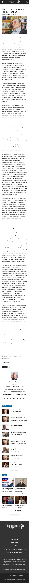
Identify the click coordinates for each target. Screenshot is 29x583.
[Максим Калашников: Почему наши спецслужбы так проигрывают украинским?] (21, 500)
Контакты (18, 576)
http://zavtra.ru (14, 384)
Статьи (14, 5)
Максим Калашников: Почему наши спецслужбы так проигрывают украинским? (20, 509)
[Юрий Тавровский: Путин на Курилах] (8, 500)
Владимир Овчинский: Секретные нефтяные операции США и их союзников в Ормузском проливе (18, 441)
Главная (3, 5)
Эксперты (21, 575)
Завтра (10, 367)
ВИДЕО (4, 475)
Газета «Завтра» (14, 542)
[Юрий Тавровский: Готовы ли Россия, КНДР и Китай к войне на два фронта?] (8, 482)
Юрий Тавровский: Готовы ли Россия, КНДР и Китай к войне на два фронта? (8, 489)
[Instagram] (11, 399)
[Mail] (14, 399)
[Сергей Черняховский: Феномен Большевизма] (5, 450)
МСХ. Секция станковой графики (14, 552)
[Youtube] (24, 399)
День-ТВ (14, 546)
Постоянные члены (14, 575)
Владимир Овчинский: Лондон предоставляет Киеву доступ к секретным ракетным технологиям (19, 419)
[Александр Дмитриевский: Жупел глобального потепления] (5, 434)
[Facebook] (8, 399)
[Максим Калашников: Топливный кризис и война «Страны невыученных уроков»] (21, 482)
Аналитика (8, 5)
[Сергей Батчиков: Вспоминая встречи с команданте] (5, 411)
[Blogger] (4, 399)
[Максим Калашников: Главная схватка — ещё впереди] (5, 464)
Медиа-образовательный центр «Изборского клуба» (14, 549)
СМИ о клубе (12, 576)
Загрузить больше (14, 470)
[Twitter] (17, 399)
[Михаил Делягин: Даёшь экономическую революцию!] (5, 427)
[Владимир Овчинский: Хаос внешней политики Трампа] (5, 457)
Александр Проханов (6, 14)
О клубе (6, 575)
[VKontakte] (21, 399)
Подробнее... (16, 396)
